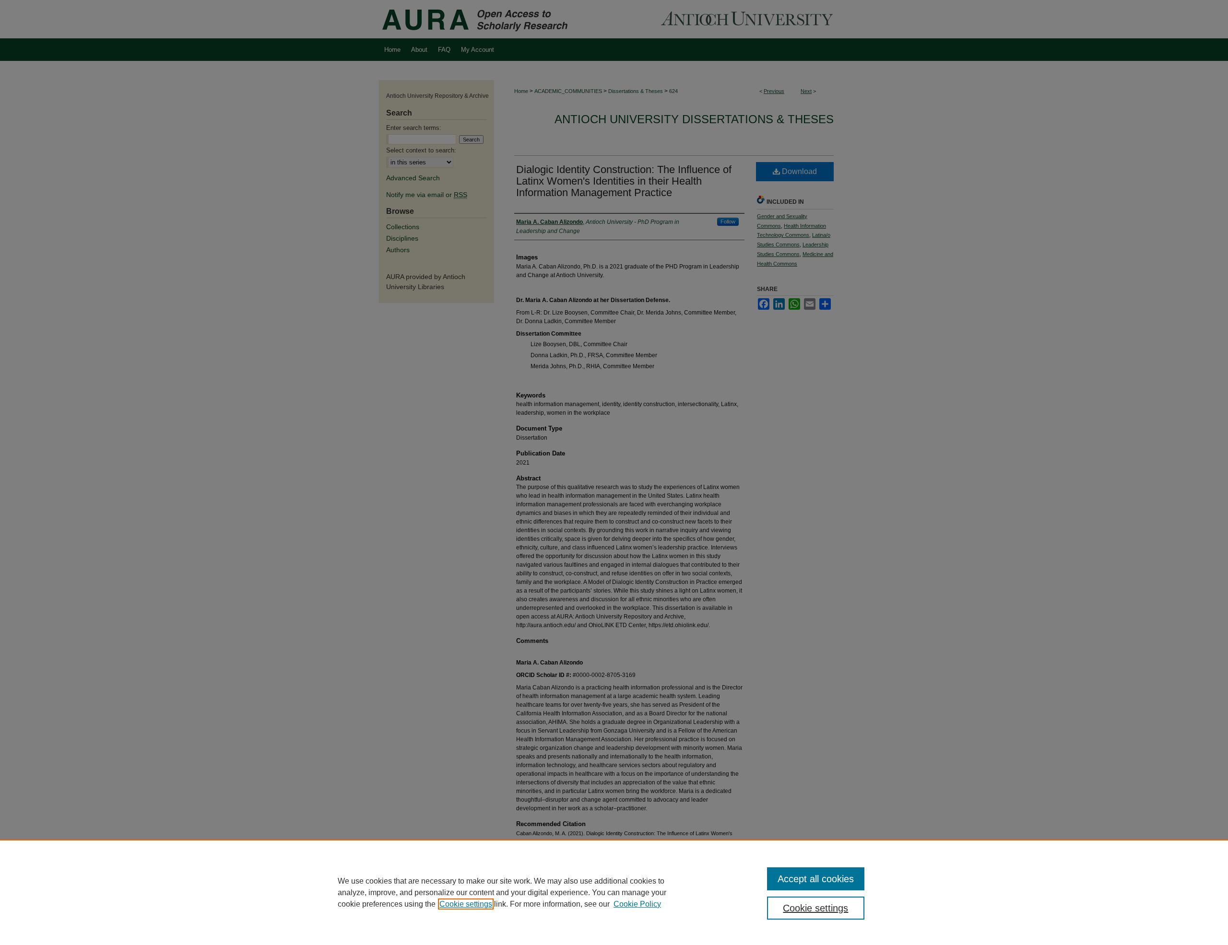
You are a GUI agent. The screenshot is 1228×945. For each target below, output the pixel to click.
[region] (614, 892)
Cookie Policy (637, 904)
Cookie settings (465, 904)
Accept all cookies (816, 879)
